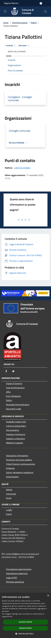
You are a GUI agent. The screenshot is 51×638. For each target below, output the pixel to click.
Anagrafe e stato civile (16, 421)
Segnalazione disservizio (17, 573)
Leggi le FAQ (11, 577)
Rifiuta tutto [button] (25, 628)
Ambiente (10, 468)
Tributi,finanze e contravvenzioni (20, 464)
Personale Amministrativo (17, 404)
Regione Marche (11, 3)
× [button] (48, 596)
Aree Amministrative (15, 387)
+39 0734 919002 (22, 167)
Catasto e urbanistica (15, 438)
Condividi (9, 45)
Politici (34, 22)
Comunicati (11, 493)
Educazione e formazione (17, 455)
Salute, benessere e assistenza (19, 472)
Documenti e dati (13, 408)
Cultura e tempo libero (16, 425)
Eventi (9, 514)
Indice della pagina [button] (17, 51)
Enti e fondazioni (13, 396)
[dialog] (25, 615)
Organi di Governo (14, 383)
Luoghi (9, 509)
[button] (25, 633)
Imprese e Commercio (15, 434)
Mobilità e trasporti (14, 442)
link (11, 616)
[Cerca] (45, 11)
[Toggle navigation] (5, 11)
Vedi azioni (22, 45)
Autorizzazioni (12, 476)
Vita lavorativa (12, 430)
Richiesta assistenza (15, 581)
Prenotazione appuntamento (18, 569)
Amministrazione (19, 22)
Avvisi (8, 498)
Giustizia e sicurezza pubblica (19, 459)
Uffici (8, 391)
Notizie (9, 489)
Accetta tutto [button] (25, 622)
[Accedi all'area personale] (40, 3)
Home (5, 22)
